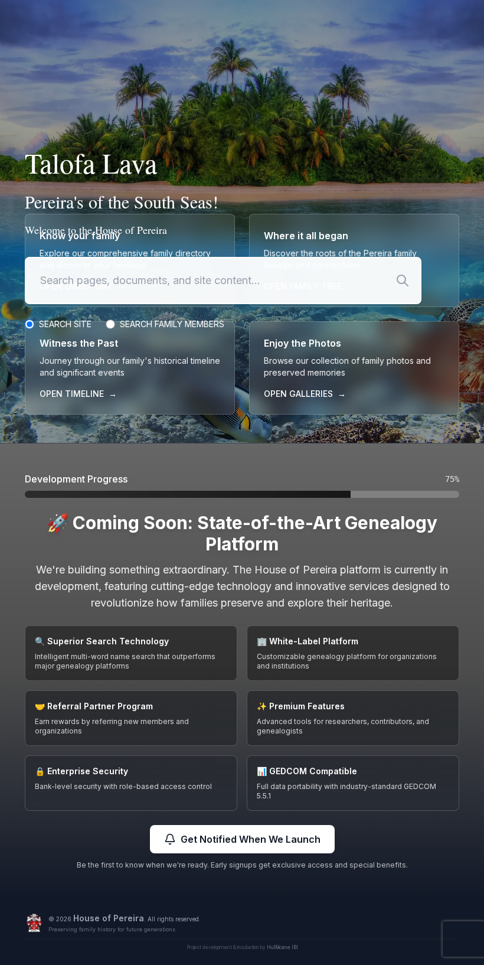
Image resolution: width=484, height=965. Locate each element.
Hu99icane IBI (282, 947)
